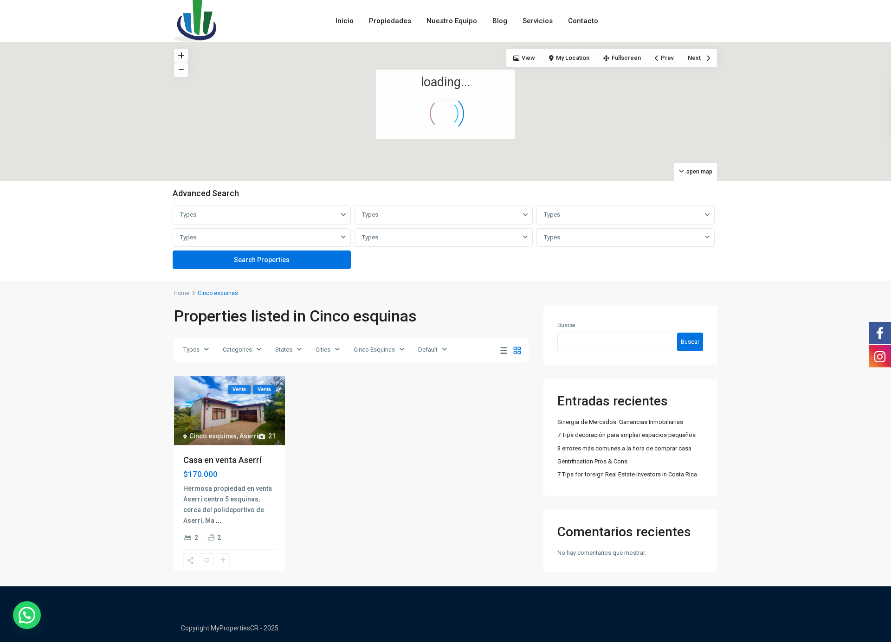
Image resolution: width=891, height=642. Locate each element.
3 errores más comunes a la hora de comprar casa (624, 448)
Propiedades (390, 21)
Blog (499, 21)
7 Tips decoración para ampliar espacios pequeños (626, 434)
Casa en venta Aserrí (222, 460)
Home (181, 293)
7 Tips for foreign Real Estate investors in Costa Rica (627, 474)
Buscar (566, 324)
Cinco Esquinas (374, 349)
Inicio (345, 21)
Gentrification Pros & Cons (592, 461)
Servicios (538, 21)
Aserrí (248, 436)
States (283, 349)
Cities (323, 349)
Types (188, 214)
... (218, 520)
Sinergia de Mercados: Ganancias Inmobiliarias (620, 421)
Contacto (583, 21)
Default (428, 349)
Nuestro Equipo (451, 21)
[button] (27, 615)
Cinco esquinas (213, 436)
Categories (237, 349)
